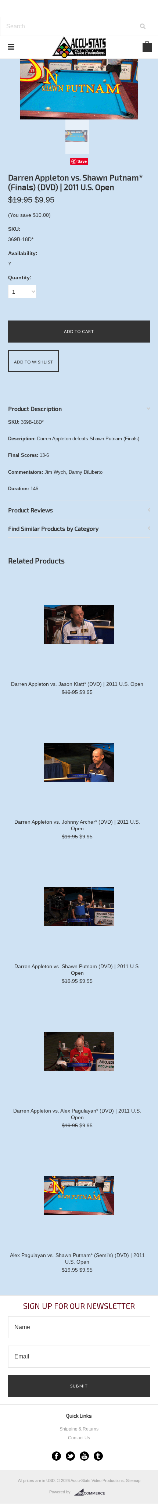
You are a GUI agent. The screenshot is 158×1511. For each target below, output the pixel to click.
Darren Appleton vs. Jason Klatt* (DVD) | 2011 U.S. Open (77, 684)
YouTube (84, 1456)
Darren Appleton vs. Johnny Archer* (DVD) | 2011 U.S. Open (77, 825)
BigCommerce (91, 1492)
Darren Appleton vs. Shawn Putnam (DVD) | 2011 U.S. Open (77, 969)
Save (82, 161)
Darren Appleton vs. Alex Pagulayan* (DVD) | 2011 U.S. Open (77, 1114)
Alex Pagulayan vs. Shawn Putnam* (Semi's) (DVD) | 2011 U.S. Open (77, 1258)
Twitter (70, 1456)
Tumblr (98, 1456)
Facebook (56, 1456)
